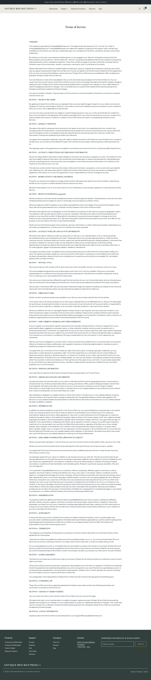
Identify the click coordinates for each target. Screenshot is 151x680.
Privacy (133, 672)
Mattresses (53, 9)
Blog (54, 648)
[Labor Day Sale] (75, 2)
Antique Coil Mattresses (13, 645)
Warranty (32, 654)
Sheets (63, 9)
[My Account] (140, 8)
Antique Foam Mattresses (13, 642)
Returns (139, 672)
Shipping (32, 645)
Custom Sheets (10, 648)
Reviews (92, 9)
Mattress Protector (78, 9)
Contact (31, 642)
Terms (145, 672)
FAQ (30, 648)
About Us (56, 642)
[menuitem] (53, 8)
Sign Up (141, 644)
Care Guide (32, 651)
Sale (100, 9)
